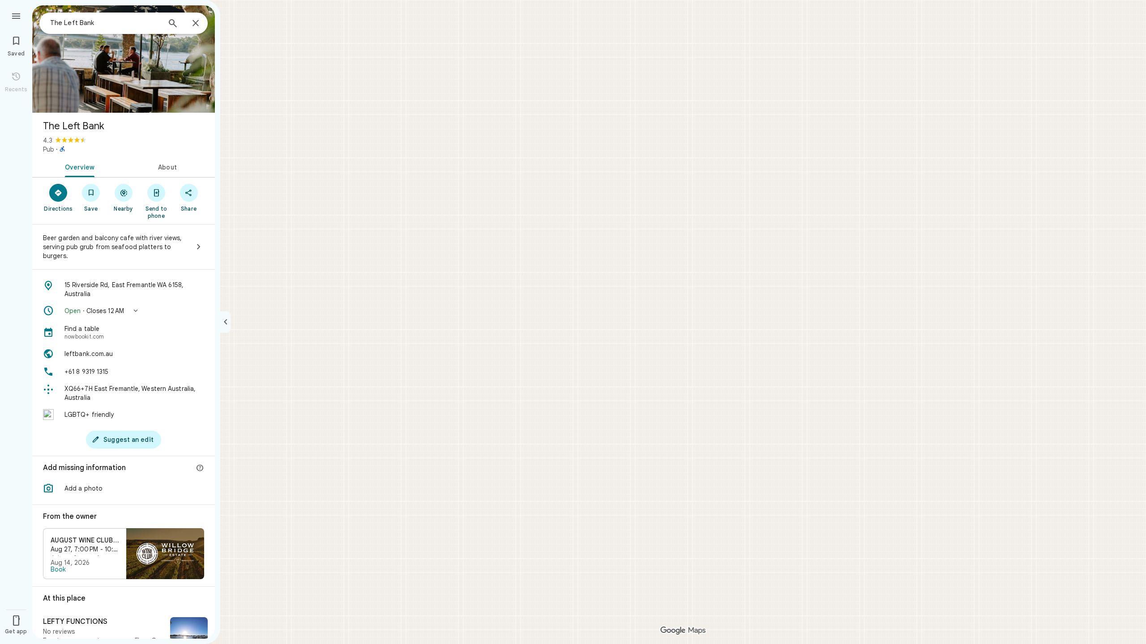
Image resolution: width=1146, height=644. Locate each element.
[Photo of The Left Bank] (123, 59)
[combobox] (105, 22)
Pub (48, 149)
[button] (123, 311)
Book (58, 569)
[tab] (78, 166)
